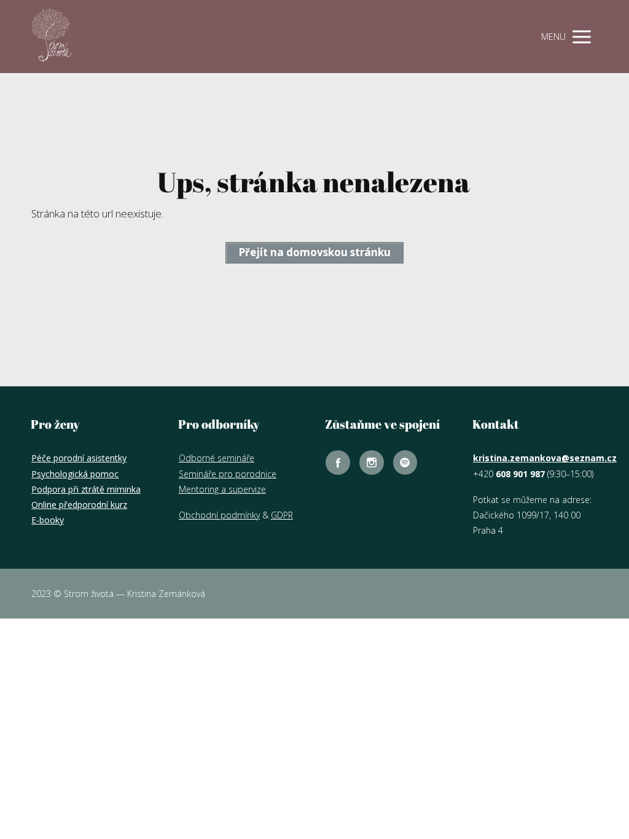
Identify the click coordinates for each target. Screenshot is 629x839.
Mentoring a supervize (222, 489)
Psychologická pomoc (75, 474)
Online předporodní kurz (79, 504)
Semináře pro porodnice (227, 474)
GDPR (282, 515)
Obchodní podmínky (219, 515)
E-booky (47, 520)
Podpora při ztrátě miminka (86, 489)
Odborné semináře (216, 458)
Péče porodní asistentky (79, 458)
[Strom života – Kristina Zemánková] (51, 36)
